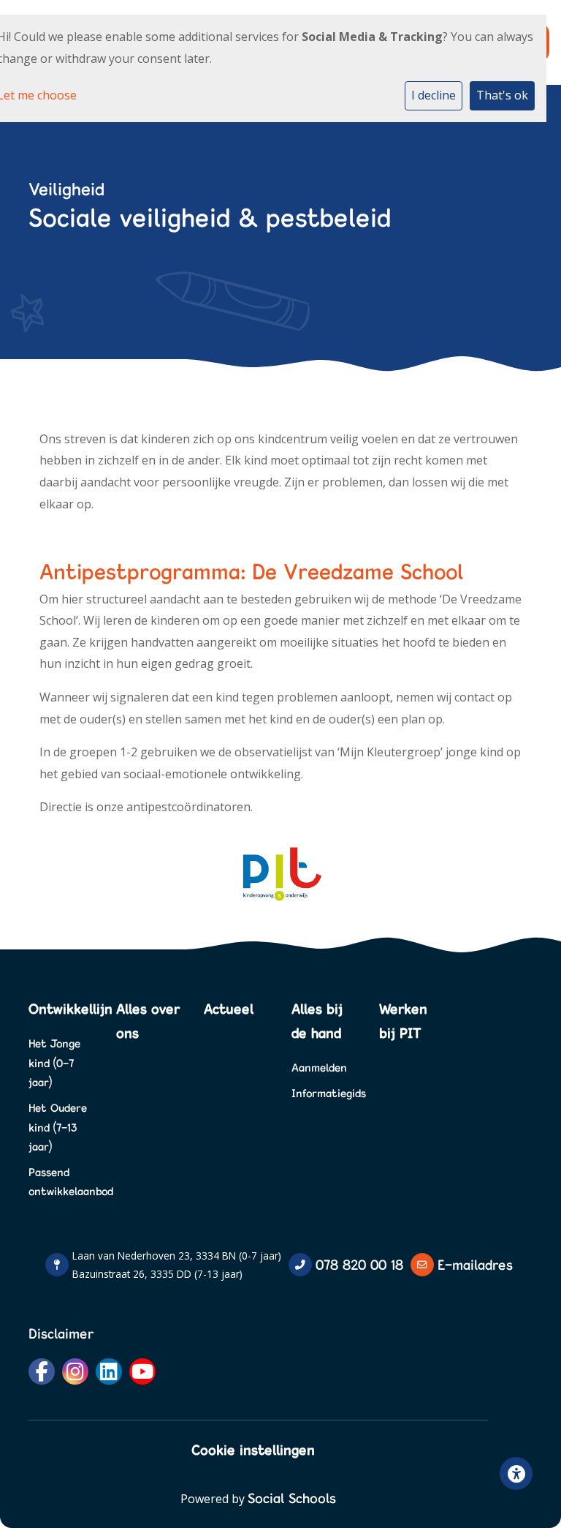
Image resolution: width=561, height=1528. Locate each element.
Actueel (228, 1008)
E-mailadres (475, 1264)
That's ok (502, 95)
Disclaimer (61, 1333)
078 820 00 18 (359, 1264)
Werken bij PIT (403, 1021)
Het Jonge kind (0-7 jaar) (54, 1062)
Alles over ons (148, 1021)
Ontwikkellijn (61, 1008)
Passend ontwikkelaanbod (61, 1182)
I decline (433, 95)
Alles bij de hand (317, 1021)
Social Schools (292, 1498)
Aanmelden (319, 1068)
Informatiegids (324, 1093)
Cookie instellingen (253, 1450)
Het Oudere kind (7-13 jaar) (57, 1127)
